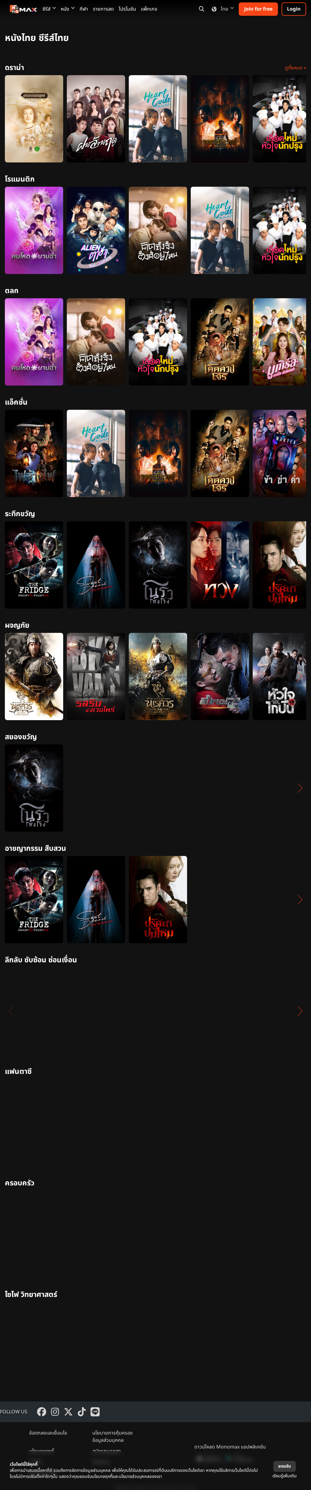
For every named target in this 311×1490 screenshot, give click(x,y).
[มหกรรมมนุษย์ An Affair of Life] (34, 118)
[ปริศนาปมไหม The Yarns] (282, 565)
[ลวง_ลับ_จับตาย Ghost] (282, 899)
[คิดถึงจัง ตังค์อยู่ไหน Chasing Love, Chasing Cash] (158, 230)
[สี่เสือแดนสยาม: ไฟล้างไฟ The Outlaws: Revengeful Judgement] (34, 453)
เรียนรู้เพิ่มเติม (284, 1476)
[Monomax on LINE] (95, 1411)
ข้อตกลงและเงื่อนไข (48, 1433)
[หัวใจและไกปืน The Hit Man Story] (282, 676)
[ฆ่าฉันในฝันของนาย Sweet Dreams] (96, 565)
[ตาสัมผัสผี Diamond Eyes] (220, 788)
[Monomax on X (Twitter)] (68, 1411)
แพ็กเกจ (149, 9)
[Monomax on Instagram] (55, 1411)
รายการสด (103, 9)
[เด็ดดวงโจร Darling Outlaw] (220, 342)
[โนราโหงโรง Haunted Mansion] (158, 565)
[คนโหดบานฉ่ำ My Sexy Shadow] (34, 230)
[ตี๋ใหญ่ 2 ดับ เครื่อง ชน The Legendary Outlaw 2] (220, 676)
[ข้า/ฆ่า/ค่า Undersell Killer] (282, 453)
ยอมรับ (284, 1466)
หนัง (65, 9)
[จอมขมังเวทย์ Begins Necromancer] (220, 118)
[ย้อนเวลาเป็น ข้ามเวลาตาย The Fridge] (34, 565)
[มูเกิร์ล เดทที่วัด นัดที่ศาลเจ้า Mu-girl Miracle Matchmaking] (282, 342)
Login (294, 9)
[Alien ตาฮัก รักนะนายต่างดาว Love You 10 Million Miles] (96, 230)
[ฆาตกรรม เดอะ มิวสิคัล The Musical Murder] (220, 899)
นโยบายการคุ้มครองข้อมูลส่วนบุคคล (112, 1436)
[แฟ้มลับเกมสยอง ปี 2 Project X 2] (96, 788)
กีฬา (84, 9)
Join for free (258, 9)
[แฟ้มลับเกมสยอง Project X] (282, 788)
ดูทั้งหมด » (295, 68)
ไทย (224, 9)
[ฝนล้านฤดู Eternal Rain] (96, 118)
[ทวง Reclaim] (220, 565)
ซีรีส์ (46, 9)
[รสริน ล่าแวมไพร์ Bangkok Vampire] (96, 676)
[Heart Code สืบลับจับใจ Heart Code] (158, 118)
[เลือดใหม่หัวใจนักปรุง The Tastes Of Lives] (282, 118)
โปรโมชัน (127, 9)
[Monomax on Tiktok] (82, 1411)
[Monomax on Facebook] (41, 1411)
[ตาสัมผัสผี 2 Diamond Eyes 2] (158, 788)
